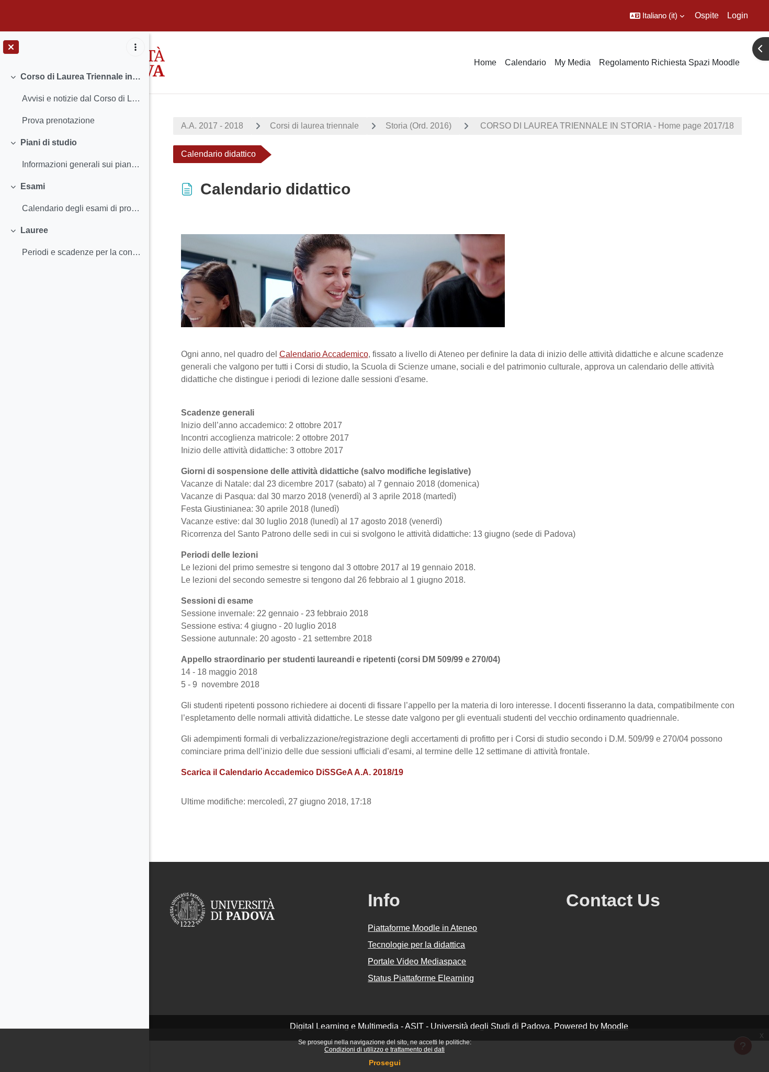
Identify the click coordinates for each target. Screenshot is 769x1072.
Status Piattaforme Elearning (421, 978)
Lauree (34, 230)
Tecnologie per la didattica (416, 944)
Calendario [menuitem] (525, 62)
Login (737, 15)
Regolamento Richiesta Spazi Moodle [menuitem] (669, 62)
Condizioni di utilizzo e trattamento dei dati (384, 1049)
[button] (657, 15)
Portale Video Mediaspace (417, 961)
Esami (32, 186)
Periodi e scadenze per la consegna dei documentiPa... (81, 252)
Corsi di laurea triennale (314, 125)
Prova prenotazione (58, 120)
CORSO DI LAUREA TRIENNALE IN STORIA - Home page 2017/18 (606, 125)
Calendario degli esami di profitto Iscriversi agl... (81, 208)
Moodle (614, 1026)
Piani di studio (48, 142)
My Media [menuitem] (573, 62)
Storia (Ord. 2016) (418, 125)
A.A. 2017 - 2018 (212, 125)
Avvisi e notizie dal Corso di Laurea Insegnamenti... (81, 98)
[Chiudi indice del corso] (11, 47)
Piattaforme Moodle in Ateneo (422, 928)
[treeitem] (74, 99)
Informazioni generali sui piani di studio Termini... (81, 164)
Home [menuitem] (485, 62)
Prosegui (385, 1062)
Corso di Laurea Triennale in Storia (80, 76)
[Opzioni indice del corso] (135, 47)
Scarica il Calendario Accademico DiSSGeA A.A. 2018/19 (292, 772)
